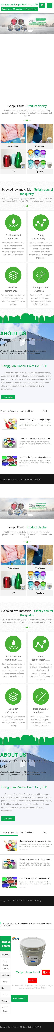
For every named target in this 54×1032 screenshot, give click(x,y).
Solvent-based (6, 954)
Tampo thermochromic (32, 985)
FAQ (45, 410)
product (24, 923)
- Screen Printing (6, 968)
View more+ (8, 397)
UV (2, 988)
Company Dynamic (9, 410)
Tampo (41, 923)
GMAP (37, 479)
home (16, 923)
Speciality (32, 923)
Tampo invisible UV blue (37, 988)
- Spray (4, 961)
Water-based (6, 975)
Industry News (27, 410)
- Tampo (5, 965)
